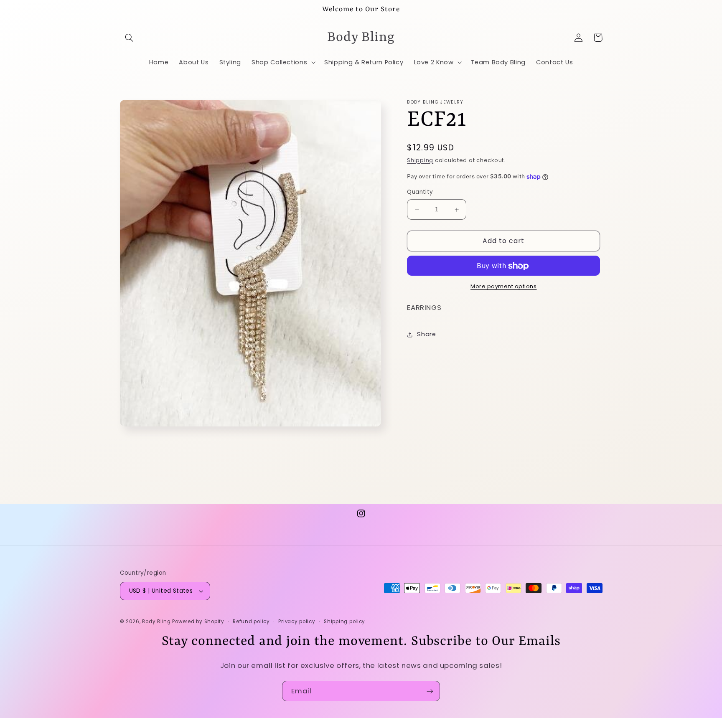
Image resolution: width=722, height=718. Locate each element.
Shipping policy (344, 621)
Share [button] (426, 334)
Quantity (420, 192)
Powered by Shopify (198, 621)
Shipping (420, 160)
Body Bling (157, 621)
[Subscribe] (430, 691)
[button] (129, 37)
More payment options (503, 286)
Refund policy (251, 621)
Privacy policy (296, 621)
